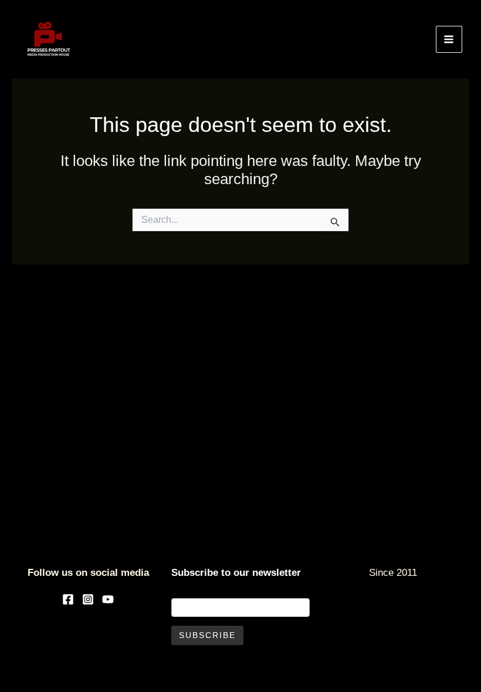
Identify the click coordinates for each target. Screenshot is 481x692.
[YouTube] (108, 599)
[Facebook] (68, 599)
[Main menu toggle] (449, 39)
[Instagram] (88, 599)
